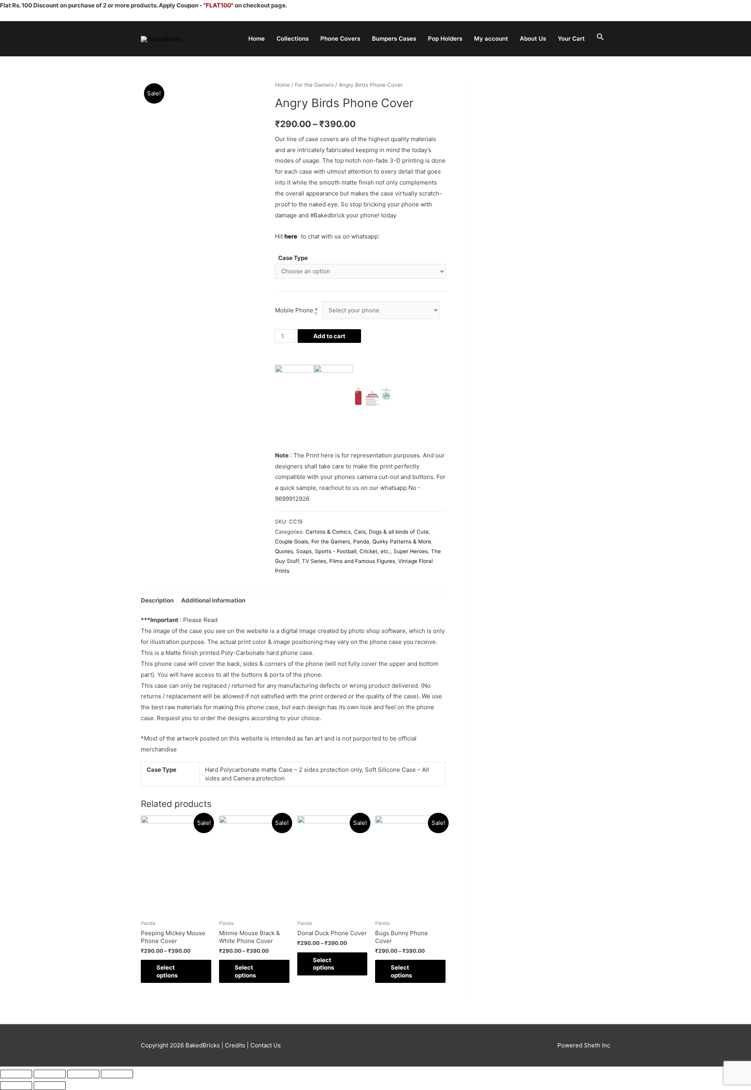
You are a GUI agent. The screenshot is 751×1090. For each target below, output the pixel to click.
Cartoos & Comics (328, 532)
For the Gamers (314, 85)
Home (256, 38)
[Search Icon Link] (600, 37)
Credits (235, 1045)
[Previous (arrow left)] (16, 1085)
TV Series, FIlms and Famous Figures (348, 561)
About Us (533, 38)
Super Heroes (410, 551)
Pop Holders (445, 38)
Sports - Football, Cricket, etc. (352, 551)
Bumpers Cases (394, 38)
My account (491, 38)
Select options (167, 971)
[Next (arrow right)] (50, 1085)
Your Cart (571, 38)
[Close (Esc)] (16, 1074)
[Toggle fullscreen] (83, 1074)
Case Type (293, 258)
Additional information (213, 600)
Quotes (284, 551)
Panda (361, 541)
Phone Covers (340, 38)
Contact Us (265, 1045)
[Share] (50, 1074)
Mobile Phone (296, 310)
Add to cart (329, 336)
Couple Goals (291, 541)
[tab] (157, 600)
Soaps (304, 551)
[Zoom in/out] (117, 1074)
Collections (293, 38)
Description (157, 600)
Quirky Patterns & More (401, 541)
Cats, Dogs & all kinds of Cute (391, 532)
